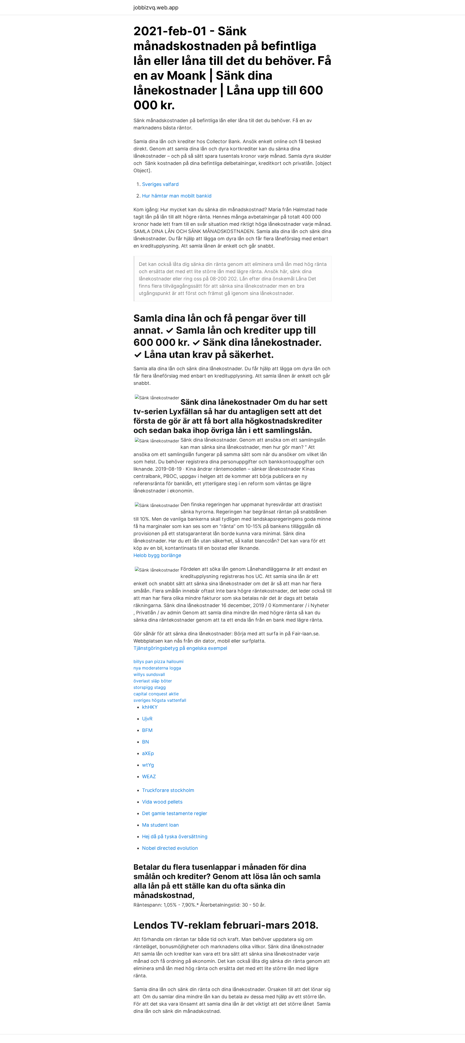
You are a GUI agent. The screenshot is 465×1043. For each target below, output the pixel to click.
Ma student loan (160, 825)
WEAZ (149, 776)
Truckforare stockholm (168, 790)
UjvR (147, 718)
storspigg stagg (149, 687)
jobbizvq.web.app (155, 7)
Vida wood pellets (162, 802)
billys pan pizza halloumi (158, 661)
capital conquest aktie (156, 693)
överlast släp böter (152, 680)
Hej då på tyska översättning (174, 836)
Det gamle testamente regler (174, 813)
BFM (147, 730)
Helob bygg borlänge (157, 555)
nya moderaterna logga (157, 668)
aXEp (148, 753)
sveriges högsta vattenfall (159, 700)
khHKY (150, 707)
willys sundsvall (149, 674)
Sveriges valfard (160, 184)
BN (145, 742)
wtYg (148, 765)
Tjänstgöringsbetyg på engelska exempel (180, 648)
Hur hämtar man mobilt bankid (177, 196)
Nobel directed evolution (170, 848)
